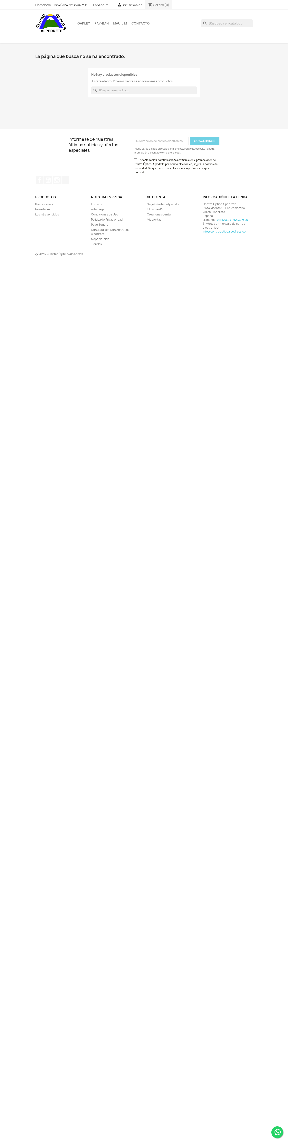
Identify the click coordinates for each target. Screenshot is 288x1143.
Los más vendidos (47, 214)
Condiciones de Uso (104, 214)
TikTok (65, 180)
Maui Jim (120, 23)
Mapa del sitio (100, 239)
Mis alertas (154, 219)
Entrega (96, 204)
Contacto (140, 23)
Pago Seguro (100, 224)
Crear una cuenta (159, 214)
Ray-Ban (101, 23)
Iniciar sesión (155, 209)
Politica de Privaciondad (107, 219)
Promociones (44, 204)
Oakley (83, 23)
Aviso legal (98, 209)
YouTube (48, 180)
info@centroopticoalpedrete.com (225, 231)
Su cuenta (156, 197)
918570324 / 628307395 (69, 5)
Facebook (39, 180)
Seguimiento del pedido (163, 204)
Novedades (43, 209)
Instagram (57, 180)
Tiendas (96, 244)
